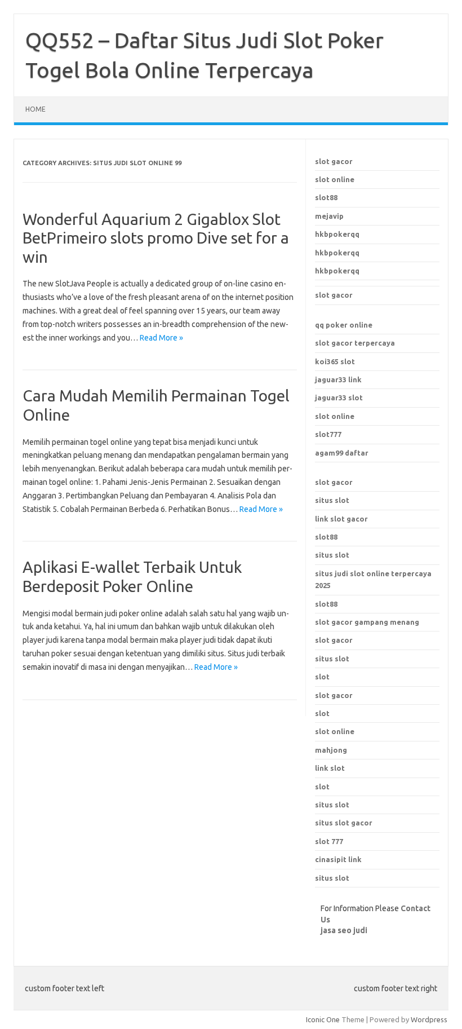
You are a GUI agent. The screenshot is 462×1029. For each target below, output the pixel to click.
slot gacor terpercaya (355, 343)
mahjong (331, 750)
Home (35, 109)
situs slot (332, 500)
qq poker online (343, 325)
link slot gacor (341, 519)
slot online (334, 179)
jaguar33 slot (339, 397)
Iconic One (323, 1019)
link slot (330, 768)
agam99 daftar (341, 453)
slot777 (328, 434)
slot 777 (329, 841)
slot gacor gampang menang (367, 622)
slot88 (326, 197)
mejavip (329, 216)
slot (322, 713)
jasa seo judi (344, 930)
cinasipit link (338, 859)
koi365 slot (335, 361)
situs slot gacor (343, 823)
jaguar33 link (338, 379)
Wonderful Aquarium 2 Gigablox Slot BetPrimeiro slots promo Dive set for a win (156, 238)
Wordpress (429, 1019)
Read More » (161, 337)
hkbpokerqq (337, 234)
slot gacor (334, 161)
